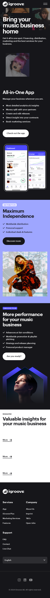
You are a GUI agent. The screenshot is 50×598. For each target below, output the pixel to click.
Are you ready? (14, 356)
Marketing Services (11, 518)
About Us (30, 509)
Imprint (29, 513)
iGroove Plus (8, 513)
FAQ (4, 539)
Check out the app (16, 133)
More (5, 439)
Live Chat (7, 549)
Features (7, 523)
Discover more (14, 241)
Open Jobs (30, 523)
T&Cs (28, 518)
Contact (6, 544)
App (4, 509)
